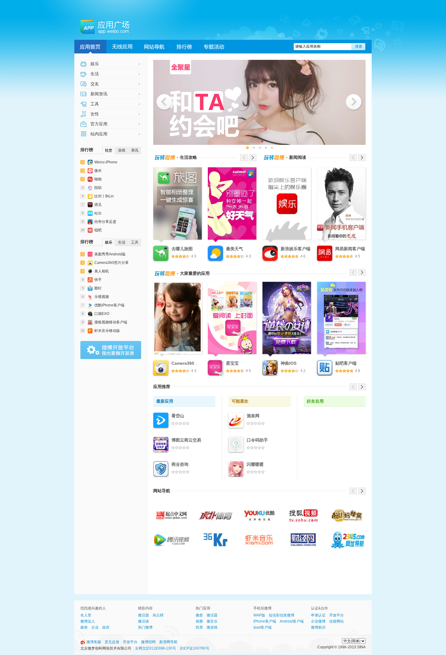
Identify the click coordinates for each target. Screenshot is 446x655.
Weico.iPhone (105, 162)
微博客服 (93, 642)
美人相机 (101, 271)
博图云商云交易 (186, 440)
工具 (94, 103)
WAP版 (259, 615)
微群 (199, 615)
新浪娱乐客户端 (295, 248)
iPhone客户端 (264, 621)
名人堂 (85, 615)
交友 (94, 83)
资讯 (134, 150)
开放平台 (336, 615)
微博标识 (318, 627)
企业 (95, 627)
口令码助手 (257, 440)
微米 (98, 171)
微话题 (143, 615)
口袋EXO (101, 314)
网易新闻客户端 (350, 248)
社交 (108, 150)
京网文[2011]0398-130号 (155, 648)
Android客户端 (292, 621)
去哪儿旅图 (182, 248)
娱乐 (94, 63)
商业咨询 (179, 464)
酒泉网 (253, 415)
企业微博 (318, 621)
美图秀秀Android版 (110, 254)
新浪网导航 (168, 642)
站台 (98, 213)
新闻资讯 (98, 93)
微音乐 (212, 621)
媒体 (84, 627)
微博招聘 (148, 642)
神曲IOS (288, 363)
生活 (94, 73)
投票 (199, 627)
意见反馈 (112, 642)
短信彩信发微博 (281, 615)
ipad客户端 (262, 627)
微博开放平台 (111, 350)
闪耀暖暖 (255, 464)
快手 (98, 280)
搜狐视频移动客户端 (110, 322)
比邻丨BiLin (104, 196)
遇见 (98, 205)
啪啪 (98, 179)
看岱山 (177, 415)
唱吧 (98, 230)
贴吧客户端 (345, 363)
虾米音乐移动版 (107, 331)
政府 (106, 627)
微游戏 (212, 627)
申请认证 (318, 615)
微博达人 (87, 621)
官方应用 (98, 123)
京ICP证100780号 (194, 648)
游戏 (121, 150)
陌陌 (98, 188)
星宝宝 (232, 363)
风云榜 (158, 615)
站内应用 (98, 133)
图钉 (98, 288)
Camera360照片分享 (111, 263)
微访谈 (143, 621)
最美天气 (234, 248)
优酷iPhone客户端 (109, 305)
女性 (94, 113)
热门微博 (145, 627)
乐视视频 (101, 297)
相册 (199, 621)
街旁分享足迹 (105, 222)
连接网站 (336, 621)
